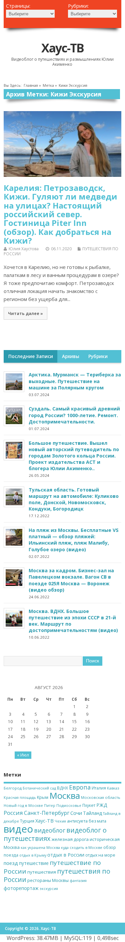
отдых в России (65, 855)
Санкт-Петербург (46, 813)
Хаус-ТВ (62, 48)
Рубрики (98, 356)
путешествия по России (57, 875)
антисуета (77, 821)
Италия (99, 788)
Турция (27, 821)
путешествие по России (52, 866)
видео (18, 829)
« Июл (23, 755)
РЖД (101, 805)
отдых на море (100, 855)
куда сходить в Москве (81, 847)
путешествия (41, 872)
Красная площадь (20, 797)
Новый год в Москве (23, 805)
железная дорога (70, 839)
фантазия (78, 880)
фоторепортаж (21, 888)
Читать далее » (25, 313)
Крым (42, 797)
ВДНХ (62, 788)
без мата (97, 821)
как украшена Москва (40, 847)
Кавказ (113, 788)
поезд (11, 863)
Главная (31, 85)
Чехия (60, 821)
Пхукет (88, 805)
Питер (49, 805)
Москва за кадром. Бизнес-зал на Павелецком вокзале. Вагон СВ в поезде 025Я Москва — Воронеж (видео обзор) (71, 580)
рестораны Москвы (48, 880)
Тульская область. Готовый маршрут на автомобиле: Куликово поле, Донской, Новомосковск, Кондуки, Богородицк (74, 499)
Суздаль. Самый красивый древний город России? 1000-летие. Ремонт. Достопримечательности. (74, 414)
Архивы (70, 356)
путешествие (34, 863)
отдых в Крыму (32, 855)
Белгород (13, 788)
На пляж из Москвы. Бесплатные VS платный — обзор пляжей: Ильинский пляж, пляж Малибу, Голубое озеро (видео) (74, 539)
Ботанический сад (39, 788)
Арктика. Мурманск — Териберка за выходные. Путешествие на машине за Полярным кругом (75, 380)
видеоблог (49, 830)
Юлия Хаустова (24, 249)
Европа (80, 787)
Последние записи (30, 356)
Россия (13, 813)
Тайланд (92, 813)
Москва (64, 796)
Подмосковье (68, 805)
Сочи (76, 813)
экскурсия (49, 888)
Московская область (100, 797)
